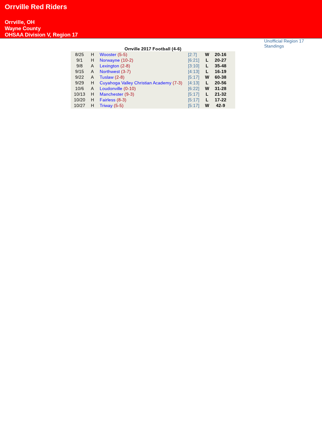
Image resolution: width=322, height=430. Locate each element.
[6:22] (193, 88)
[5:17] (193, 77)
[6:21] (193, 60)
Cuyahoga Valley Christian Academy (141, 82)
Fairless (113, 99)
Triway (112, 105)
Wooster (113, 54)
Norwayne (116, 60)
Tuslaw (112, 77)
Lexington (115, 65)
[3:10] (193, 65)
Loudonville (118, 88)
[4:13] (193, 71)
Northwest (115, 71)
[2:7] (192, 54)
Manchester (117, 94)
